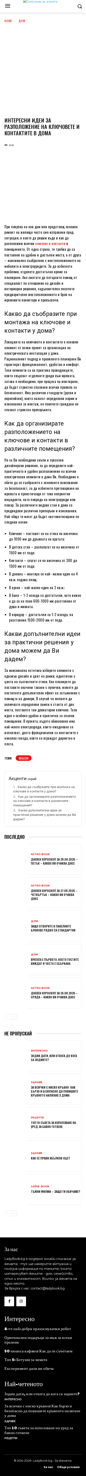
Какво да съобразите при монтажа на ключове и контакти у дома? (44, 789)
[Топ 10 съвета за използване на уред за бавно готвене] (16, 1123)
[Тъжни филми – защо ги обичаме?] (16, 1190)
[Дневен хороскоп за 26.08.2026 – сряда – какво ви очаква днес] (16, 993)
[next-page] (14, 1017)
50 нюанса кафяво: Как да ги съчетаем (38, 1350)
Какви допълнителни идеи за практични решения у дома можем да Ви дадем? (44, 814)
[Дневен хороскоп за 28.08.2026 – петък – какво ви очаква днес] (16, 860)
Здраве (36, 1082)
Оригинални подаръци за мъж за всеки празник (38, 1340)
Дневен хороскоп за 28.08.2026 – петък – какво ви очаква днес (54, 861)
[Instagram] (21, 1301)
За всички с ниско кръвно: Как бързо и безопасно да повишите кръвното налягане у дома (54, 1091)
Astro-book (40, 854)
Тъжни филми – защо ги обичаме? (55, 1191)
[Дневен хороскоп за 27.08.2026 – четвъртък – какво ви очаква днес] (16, 893)
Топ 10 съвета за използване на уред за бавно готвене (53, 1124)
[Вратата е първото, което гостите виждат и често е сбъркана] (16, 960)
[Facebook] (9, 1301)
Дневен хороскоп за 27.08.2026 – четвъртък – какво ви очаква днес (54, 894)
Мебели (23, 758)
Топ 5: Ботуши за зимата (25, 1359)
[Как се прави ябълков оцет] (16, 1156)
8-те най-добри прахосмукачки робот (37, 1328)
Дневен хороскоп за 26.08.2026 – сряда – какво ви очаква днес (54, 995)
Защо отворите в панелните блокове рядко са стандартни (53, 928)
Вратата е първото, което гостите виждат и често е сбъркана (55, 961)
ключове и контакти (50, 243)
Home (8, 20)
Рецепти (37, 1117)
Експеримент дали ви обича (29, 1368)
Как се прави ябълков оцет (50, 1158)
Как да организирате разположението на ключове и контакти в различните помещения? (44, 801)
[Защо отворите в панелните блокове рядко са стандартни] (16, 926)
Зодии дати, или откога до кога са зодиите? (54, 1057)
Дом (22, 20)
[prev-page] (7, 1017)
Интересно (39, 1051)
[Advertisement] (43, 68)
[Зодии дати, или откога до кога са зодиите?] (16, 1056)
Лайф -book (40, 1186)
